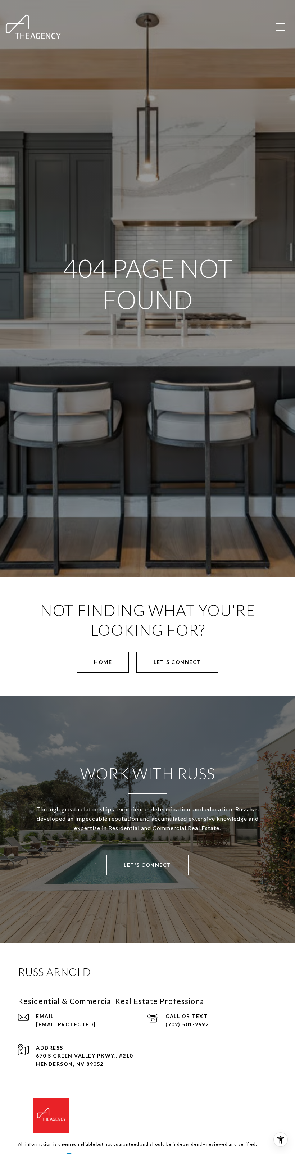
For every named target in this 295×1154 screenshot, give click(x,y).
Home (103, 662)
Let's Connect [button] (177, 662)
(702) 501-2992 (187, 1024)
